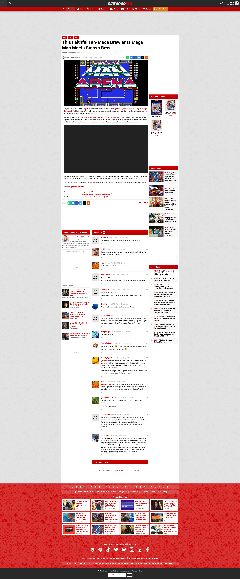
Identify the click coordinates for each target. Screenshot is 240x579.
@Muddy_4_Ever (106, 384)
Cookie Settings (162, 492)
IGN (131, 563)
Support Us (105, 492)
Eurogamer (138, 563)
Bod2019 (104, 238)
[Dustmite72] (95, 420)
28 (161, 194)
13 (147, 414)
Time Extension (98, 563)
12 (147, 397)
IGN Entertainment (108, 558)
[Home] (63, 9)
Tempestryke (106, 332)
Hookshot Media (91, 558)
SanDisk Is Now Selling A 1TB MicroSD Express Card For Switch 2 (165, 318)
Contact (113, 492)
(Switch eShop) (97, 194)
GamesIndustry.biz (155, 563)
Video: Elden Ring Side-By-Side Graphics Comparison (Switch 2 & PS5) (79, 325)
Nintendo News (123, 563)
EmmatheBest (106, 343)
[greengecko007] (95, 403)
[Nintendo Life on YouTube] (100, 550)
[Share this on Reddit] (146, 57)
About (80, 492)
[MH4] (95, 255)
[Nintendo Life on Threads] (139, 550)
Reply (82, 251)
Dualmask (105, 435)
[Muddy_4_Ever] (95, 363)
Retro (70, 37)
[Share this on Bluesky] (131, 57)
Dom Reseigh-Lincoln (74, 57)
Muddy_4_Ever (106, 358)
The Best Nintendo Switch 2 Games (163, 341)
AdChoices (132, 558)
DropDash (104, 304)
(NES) (87, 192)
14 (147, 202)
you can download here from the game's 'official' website (99, 117)
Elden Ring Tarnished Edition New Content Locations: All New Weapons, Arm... (164, 302)
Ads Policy (144, 492)
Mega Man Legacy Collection (170, 113)
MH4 (103, 249)
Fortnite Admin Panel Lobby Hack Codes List (164, 280)
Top (74, 492)
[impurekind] (95, 321)
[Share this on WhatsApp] (127, 57)
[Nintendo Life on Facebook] (147, 550)
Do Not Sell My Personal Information (147, 558)
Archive (152, 492)
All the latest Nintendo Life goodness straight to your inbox (120, 571)
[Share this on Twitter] (139, 57)
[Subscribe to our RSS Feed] (92, 550)
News (64, 37)
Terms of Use (134, 492)
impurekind (105, 316)
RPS (170, 563)
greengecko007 (107, 398)
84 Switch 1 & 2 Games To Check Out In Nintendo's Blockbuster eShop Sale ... (164, 294)
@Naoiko (104, 361)
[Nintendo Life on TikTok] (108, 550)
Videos (76, 37)
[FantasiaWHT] (95, 295)
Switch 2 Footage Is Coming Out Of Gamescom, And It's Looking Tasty (79, 304)
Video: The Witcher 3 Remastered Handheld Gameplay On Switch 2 (77, 314)
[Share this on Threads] (142, 57)
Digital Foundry (111, 563)
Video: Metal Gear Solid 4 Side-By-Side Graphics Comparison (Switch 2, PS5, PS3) (79, 292)
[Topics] (3, 3)
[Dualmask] (95, 441)
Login (227, 4)
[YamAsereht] (95, 280)
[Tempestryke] (95, 337)
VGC (145, 563)
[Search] (10, 3)
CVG (165, 563)
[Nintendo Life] (120, 3)
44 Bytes (123, 558)
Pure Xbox (87, 563)
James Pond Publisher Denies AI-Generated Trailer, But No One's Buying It (165, 326)
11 (147, 381)
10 (147, 357)
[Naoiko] (95, 268)
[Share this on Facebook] (135, 57)
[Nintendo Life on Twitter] (116, 550)
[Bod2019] (95, 243)
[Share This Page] (221, 3)
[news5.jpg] (106, 83)
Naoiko (103, 263)
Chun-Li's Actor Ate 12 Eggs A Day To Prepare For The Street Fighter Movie (164, 273)
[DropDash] (95, 309)
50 (161, 180)
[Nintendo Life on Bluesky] (123, 550)
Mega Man (156, 116)
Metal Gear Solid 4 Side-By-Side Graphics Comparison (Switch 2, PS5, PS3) (165, 334)
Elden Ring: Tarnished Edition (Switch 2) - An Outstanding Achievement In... (164, 287)
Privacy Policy (122, 492)
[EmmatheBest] (95, 349)
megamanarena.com (76, 187)
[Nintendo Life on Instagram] (131, 550)
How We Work (94, 492)
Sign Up (232, 4)
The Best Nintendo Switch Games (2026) (95, 197)
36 (161, 221)
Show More (120, 538)
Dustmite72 (105, 415)
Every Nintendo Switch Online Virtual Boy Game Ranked (80, 334)
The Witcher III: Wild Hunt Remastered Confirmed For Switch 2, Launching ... (165, 310)
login (122, 470)
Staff (86, 492)
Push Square (78, 563)
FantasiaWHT (106, 289)
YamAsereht (105, 274)
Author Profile (73, 251)
